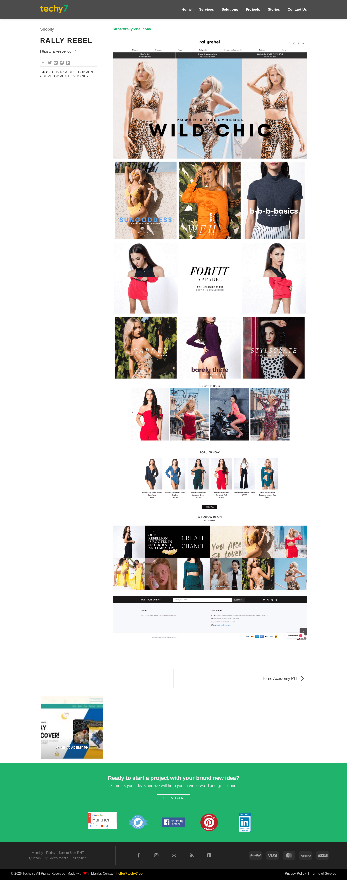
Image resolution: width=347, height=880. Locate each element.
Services (206, 9)
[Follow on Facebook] (139, 855)
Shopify (47, 29)
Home (187, 9)
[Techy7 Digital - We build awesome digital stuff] (54, 9)
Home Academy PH (279, 678)
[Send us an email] (174, 855)
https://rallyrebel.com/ (132, 29)
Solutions (230, 9)
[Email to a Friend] (56, 63)
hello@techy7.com (131, 873)
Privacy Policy (295, 873)
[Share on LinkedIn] (68, 63)
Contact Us (297, 9)
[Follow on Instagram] (156, 855)
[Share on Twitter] (50, 63)
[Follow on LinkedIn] (209, 855)
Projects (253, 9)
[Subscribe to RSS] (192, 855)
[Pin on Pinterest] (62, 63)
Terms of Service (323, 873)
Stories (274, 9)
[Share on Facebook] (43, 63)
